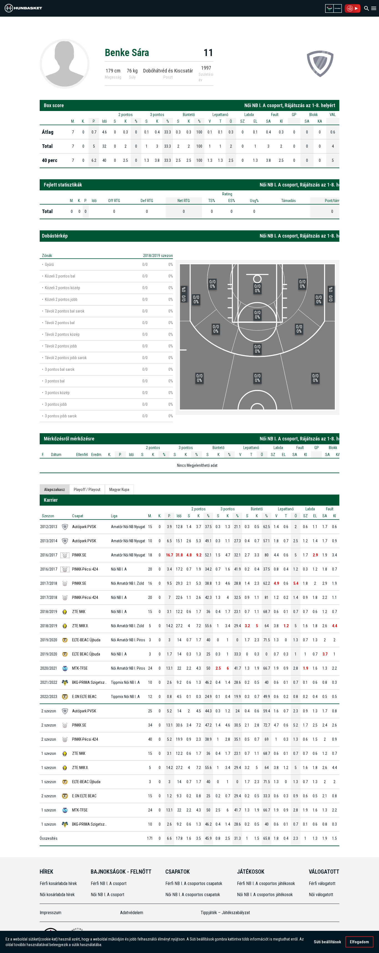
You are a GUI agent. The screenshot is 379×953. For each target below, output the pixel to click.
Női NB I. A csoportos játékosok (265, 894)
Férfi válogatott (322, 883)
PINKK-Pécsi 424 (85, 569)
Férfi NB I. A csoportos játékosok (266, 883)
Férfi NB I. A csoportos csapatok (194, 883)
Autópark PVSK (84, 527)
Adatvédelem (131, 912)
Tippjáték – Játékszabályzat (225, 912)
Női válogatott (321, 894)
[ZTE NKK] (320, 63)
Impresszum (50, 912)
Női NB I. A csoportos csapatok (193, 894)
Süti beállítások (327, 941)
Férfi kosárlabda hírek (58, 883)
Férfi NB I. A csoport (109, 883)
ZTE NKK (78, 611)
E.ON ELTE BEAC (84, 696)
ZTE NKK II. (80, 626)
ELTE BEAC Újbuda (86, 654)
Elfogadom (359, 941)
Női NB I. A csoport (107, 894)
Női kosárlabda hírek (57, 894)
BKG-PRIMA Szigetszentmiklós (96, 682)
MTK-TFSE (80, 668)
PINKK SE (79, 555)
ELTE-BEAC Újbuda (86, 640)
